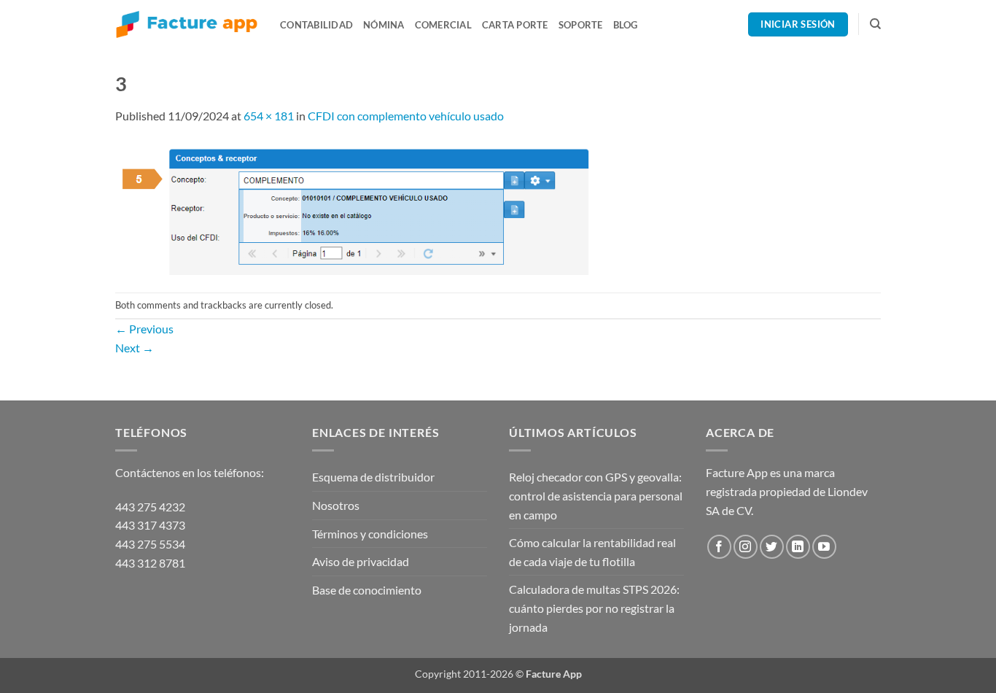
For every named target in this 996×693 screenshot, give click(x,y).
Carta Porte (515, 25)
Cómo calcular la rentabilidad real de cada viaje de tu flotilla (592, 551)
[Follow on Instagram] (746, 547)
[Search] (875, 24)
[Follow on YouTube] (824, 547)
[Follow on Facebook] (719, 547)
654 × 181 (269, 116)
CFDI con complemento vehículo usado (406, 116)
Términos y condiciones (370, 534)
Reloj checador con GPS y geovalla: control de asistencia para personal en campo (595, 495)
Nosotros (335, 505)
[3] (353, 207)
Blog (625, 25)
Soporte (581, 25)
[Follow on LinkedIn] (798, 547)
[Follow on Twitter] (772, 547)
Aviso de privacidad (360, 561)
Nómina (384, 25)
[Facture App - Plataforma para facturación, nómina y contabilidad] (186, 24)
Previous (144, 329)
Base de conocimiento (366, 590)
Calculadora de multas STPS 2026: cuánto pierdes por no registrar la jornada (594, 607)
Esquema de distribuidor (373, 477)
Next (134, 348)
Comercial (443, 25)
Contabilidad (316, 25)
